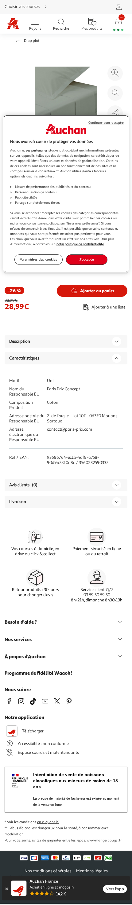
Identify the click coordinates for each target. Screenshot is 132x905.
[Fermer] (6, 889)
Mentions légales (92, 871)
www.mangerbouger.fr (104, 840)
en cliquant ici (48, 822)
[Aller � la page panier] (118, 24)
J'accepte (87, 259)
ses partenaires (37, 150)
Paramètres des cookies (38, 259)
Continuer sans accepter (106, 123)
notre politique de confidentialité (80, 244)
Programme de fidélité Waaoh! (38, 673)
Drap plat (31, 40)
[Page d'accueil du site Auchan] (13, 24)
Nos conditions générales (48, 871)
